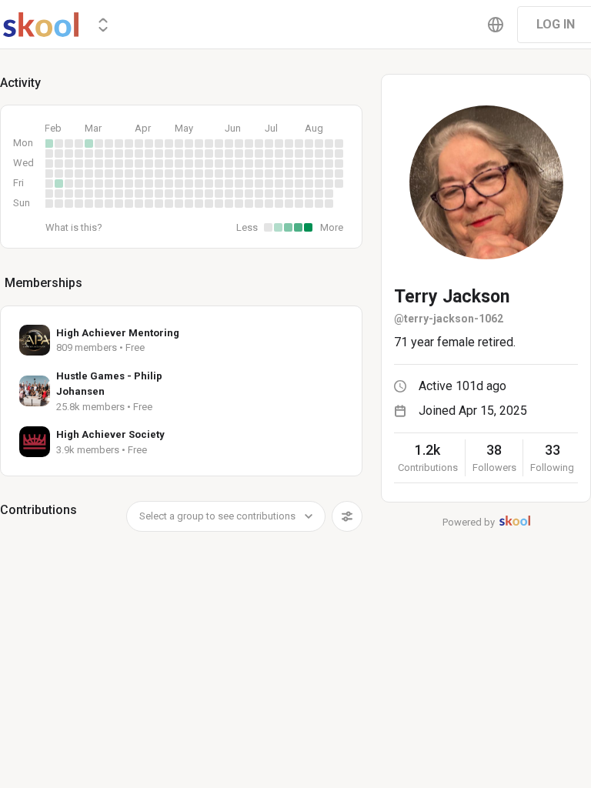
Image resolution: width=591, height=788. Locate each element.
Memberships (43, 282)
